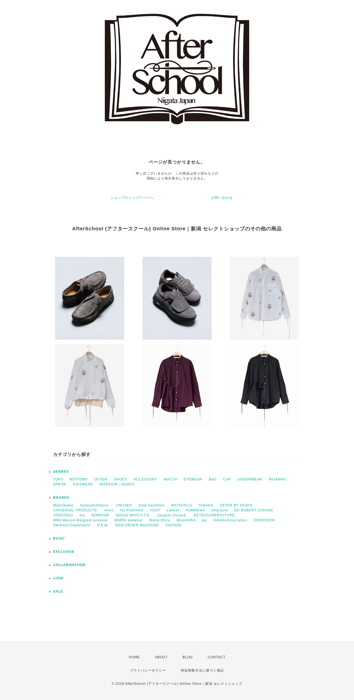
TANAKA (206, 505)
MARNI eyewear (128, 520)
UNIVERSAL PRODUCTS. (75, 510)
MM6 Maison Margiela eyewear (80, 520)
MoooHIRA (186, 520)
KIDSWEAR (83, 484)
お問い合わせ (222, 198)
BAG (213, 479)
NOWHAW (100, 515)
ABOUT (161, 657)
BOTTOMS (79, 479)
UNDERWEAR (250, 479)
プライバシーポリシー (148, 670)
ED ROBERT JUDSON (254, 510)
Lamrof (173, 510)
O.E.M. (103, 525)
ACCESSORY (145, 479)
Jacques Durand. (172, 515)
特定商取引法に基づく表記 (202, 670)
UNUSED (124, 505)
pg (204, 520)
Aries (109, 510)
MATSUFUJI (181, 505)
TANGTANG (63, 515)
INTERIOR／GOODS (117, 484)
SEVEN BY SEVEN (236, 505)
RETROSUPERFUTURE (214, 515)
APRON (59, 484)
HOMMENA (195, 510)
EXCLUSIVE (63, 552)
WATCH (170, 479)
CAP (227, 479)
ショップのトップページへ (132, 198)
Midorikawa (63, 505)
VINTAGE (174, 525)
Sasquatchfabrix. (95, 505)
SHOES (120, 479)
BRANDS (61, 498)
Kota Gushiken (152, 505)
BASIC (59, 538)
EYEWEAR (193, 479)
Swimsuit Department (71, 525)
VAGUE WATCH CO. (133, 515)
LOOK (58, 578)
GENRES (61, 472)
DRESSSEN (264, 520)
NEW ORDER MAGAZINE (137, 525)
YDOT (155, 510)
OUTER (100, 479)
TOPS (58, 479)
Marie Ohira (159, 520)
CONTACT (216, 657)
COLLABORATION (69, 565)
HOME (134, 657)
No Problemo (131, 510)
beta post (220, 510)
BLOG (188, 657)
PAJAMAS (277, 479)
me (82, 515)
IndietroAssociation (230, 520)
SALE (58, 591)
